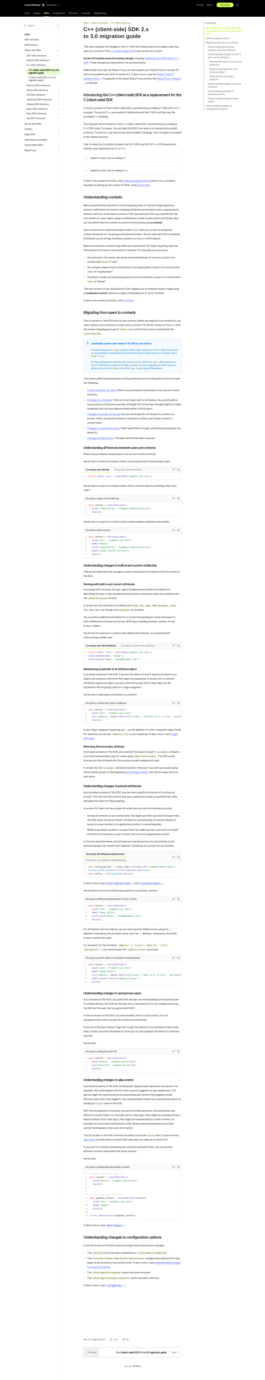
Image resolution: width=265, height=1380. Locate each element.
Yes (115, 1339)
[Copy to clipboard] (179, 470)
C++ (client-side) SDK (122, 50)
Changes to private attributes (103, 414)
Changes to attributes (99, 400)
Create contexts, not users (102, 390)
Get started (143, 185)
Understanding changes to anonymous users (221, 92)
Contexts (128, 300)
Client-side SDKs (100, 22)
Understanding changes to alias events (223, 100)
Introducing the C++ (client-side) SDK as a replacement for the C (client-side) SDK (224, 30)
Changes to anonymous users (103, 428)
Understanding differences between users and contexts (222, 48)
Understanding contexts (218, 38)
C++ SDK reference (121, 22)
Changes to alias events (100, 438)
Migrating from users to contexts (222, 42)
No (127, 1339)
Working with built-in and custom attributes (225, 63)
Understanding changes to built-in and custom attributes (224, 56)
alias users (89, 1139)
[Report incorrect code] (174, 470)
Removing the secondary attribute (221, 78)
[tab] (27, 13)
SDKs (86, 22)
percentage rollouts (137, 772)
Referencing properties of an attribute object (223, 70)
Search (43, 25)
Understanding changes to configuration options (219, 107)
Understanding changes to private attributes (224, 85)
